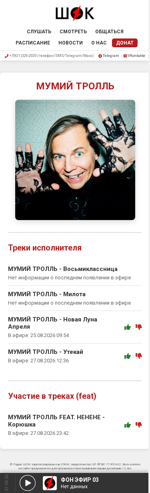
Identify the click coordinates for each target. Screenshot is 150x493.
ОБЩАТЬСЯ (109, 31)
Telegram (111, 56)
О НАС (99, 43)
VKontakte (136, 56)
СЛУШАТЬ (39, 31)
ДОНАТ (125, 43)
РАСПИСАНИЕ (33, 43)
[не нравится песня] (139, 327)
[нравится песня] (127, 327)
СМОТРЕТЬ (73, 31)
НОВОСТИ (70, 43)
